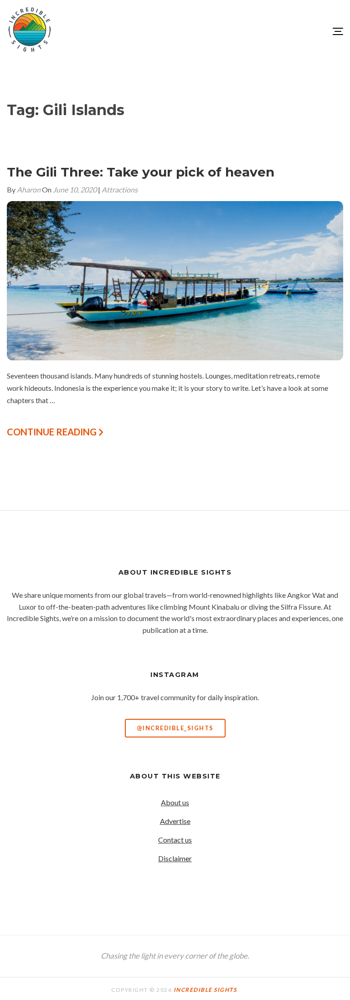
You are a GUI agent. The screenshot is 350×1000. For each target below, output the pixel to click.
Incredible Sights (205, 989)
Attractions (120, 189)
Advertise (175, 821)
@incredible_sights (175, 728)
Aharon (29, 189)
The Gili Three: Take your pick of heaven (140, 172)
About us (175, 802)
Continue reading (52, 431)
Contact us (175, 839)
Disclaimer (175, 858)
